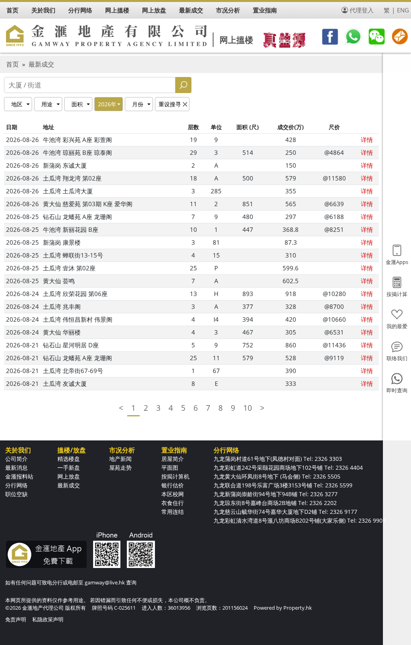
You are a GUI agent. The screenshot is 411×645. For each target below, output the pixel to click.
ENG (403, 10)
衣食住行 (172, 503)
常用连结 (172, 511)
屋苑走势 (120, 467)
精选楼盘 (68, 458)
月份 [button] (137, 104)
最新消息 (16, 467)
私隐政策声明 (47, 619)
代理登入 (362, 10)
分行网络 (16, 485)
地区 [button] (16, 104)
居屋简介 (172, 458)
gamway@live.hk (105, 582)
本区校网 (172, 494)
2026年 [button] (107, 104)
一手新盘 (68, 467)
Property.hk (297, 607)
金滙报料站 (19, 476)
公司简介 (16, 458)
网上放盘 (68, 476)
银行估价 (172, 485)
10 (247, 408)
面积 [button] (77, 104)
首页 (12, 64)
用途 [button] (47, 104)
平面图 (169, 467)
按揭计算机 (175, 476)
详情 (367, 140)
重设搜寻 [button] (170, 104)
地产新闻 (120, 458)
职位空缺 (16, 494)
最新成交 (41, 64)
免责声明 (15, 619)
